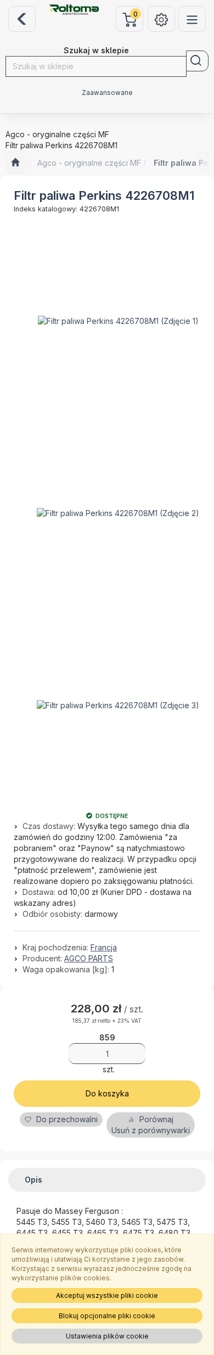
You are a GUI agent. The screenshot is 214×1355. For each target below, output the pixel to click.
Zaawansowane (107, 93)
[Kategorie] (192, 19)
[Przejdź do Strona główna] (15, 163)
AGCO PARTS (88, 958)
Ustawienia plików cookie (107, 1336)
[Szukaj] (197, 61)
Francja (104, 947)
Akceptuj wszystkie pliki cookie (107, 1295)
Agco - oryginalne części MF (89, 162)
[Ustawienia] (161, 19)
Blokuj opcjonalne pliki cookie (107, 1316)
